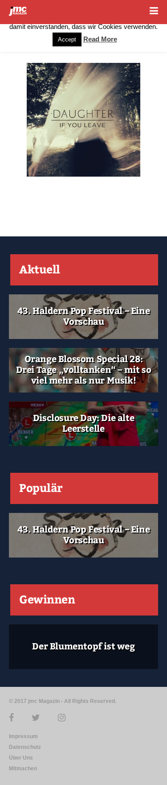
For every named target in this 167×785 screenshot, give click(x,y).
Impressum (23, 736)
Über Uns (21, 758)
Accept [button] (67, 39)
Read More (100, 39)
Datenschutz (25, 747)
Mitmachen (23, 768)
